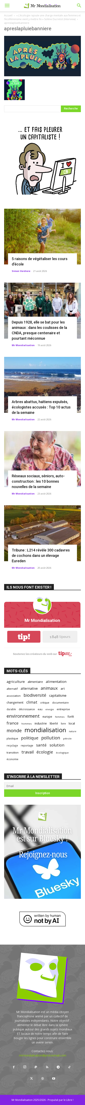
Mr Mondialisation (23, 345)
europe (47, 716)
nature (72, 731)
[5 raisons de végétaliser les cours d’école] (42, 237)
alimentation (56, 681)
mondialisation (45, 730)
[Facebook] (13, 1067)
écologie (45, 752)
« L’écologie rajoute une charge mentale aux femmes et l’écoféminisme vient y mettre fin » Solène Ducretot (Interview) (42, 17)
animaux (49, 688)
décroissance (27, 709)
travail (27, 752)
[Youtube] (54, 1079)
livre (63, 723)
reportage (27, 745)
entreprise (63, 709)
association (14, 696)
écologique (62, 752)
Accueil (8, 15)
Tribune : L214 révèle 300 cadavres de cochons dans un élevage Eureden (41, 555)
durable (11, 709)
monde (14, 730)
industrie (41, 723)
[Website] (42, 1079)
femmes (60, 716)
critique (44, 702)
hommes (26, 723)
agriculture (16, 681)
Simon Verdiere (21, 271)
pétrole (67, 738)
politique (29, 738)
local (72, 723)
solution (57, 745)
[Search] (79, 5)
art (63, 688)
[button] (7, 5)
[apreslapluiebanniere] (42, 75)
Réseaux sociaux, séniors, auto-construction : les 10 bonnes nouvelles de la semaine (38, 481)
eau (40, 709)
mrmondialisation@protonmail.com (42, 1055)
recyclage (12, 745)
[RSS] (47, 1067)
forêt (70, 716)
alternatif (12, 689)
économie (12, 759)
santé (41, 745)
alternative (29, 688)
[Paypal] (36, 1067)
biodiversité (35, 695)
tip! (24, 636)
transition (13, 752)
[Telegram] (58, 1067)
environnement (23, 716)
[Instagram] (25, 1067)
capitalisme (57, 695)
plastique (12, 738)
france (13, 723)
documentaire (60, 702)
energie (49, 709)
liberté (54, 723)
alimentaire (35, 682)
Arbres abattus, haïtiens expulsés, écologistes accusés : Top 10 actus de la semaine (41, 407)
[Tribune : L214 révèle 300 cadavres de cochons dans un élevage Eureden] (42, 533)
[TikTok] (69, 1067)
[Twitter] (31, 1079)
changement (15, 702)
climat (31, 702)
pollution (50, 737)
